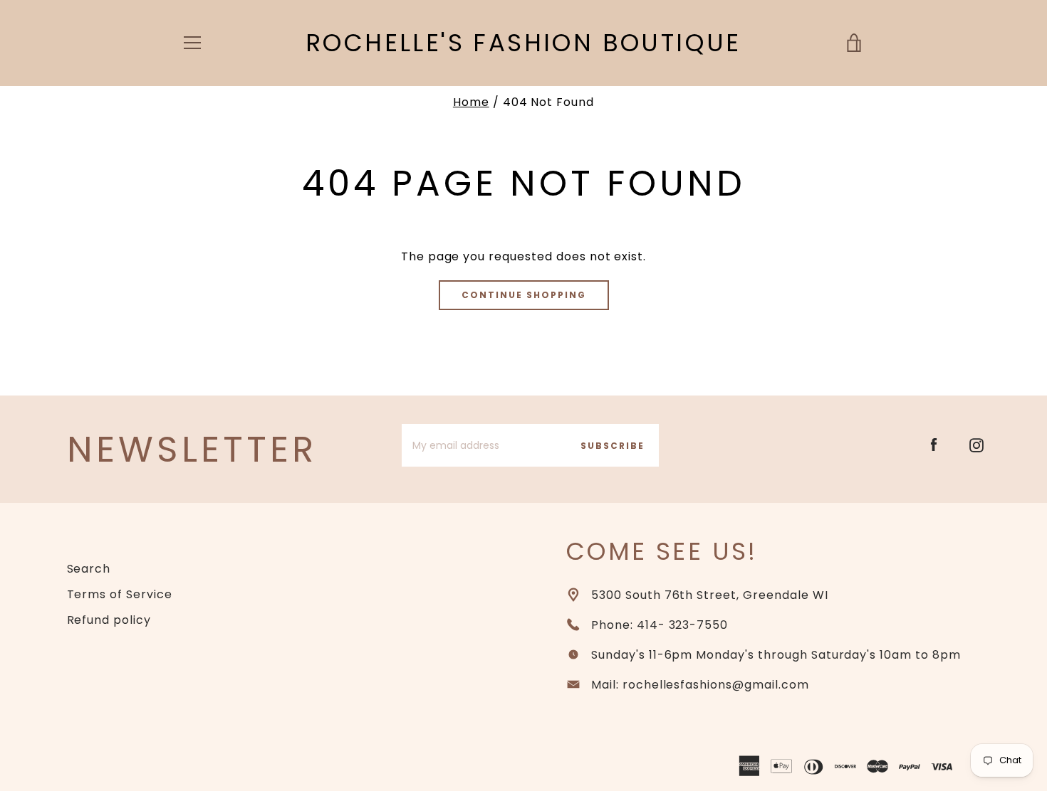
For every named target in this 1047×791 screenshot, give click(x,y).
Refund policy (109, 620)
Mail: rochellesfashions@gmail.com (700, 684)
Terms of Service (119, 594)
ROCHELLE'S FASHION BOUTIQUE (523, 43)
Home (471, 102)
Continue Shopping (524, 295)
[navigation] (192, 42)
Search (89, 569)
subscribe (612, 446)
